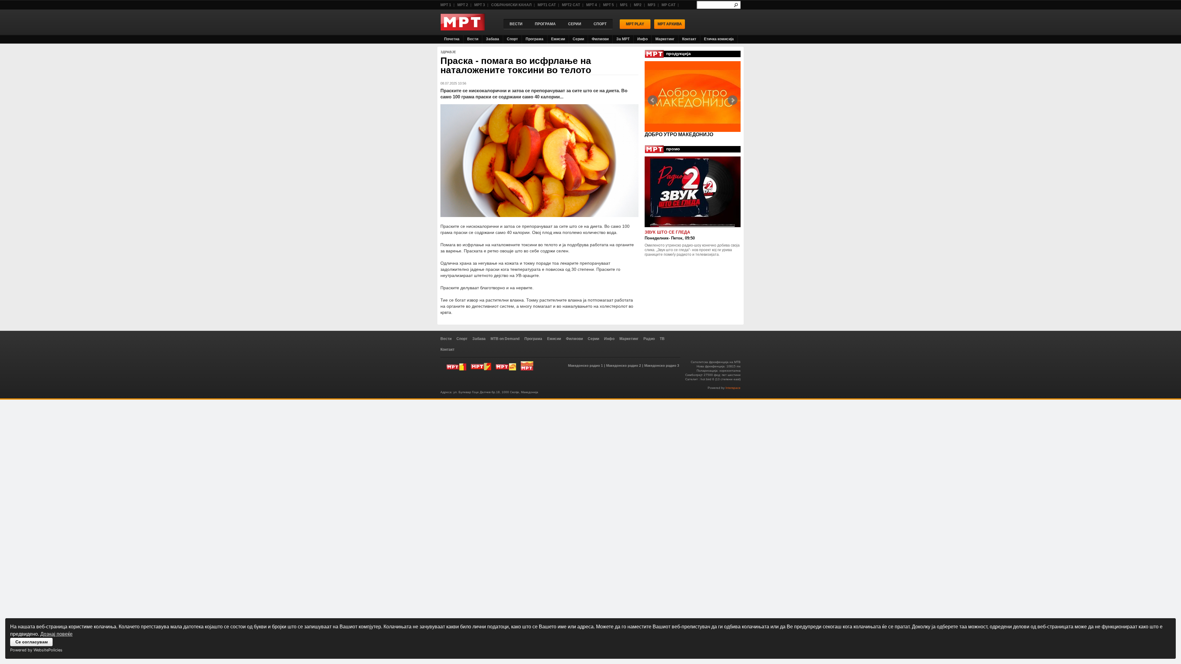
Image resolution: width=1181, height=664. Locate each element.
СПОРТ (600, 24)
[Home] (462, 29)
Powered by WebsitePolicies (36, 650)
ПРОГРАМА (545, 24)
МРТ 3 (479, 5)
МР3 (651, 5)
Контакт (689, 39)
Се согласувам (31, 641)
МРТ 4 (591, 5)
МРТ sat (506, 365)
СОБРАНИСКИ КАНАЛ (511, 5)
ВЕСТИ (516, 24)
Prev (653, 100)
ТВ (662, 339)
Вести (472, 39)
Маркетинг (664, 39)
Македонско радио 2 (623, 365)
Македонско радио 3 (661, 365)
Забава (492, 39)
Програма (534, 39)
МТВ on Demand (505, 339)
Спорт (512, 39)
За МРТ (623, 39)
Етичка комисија (719, 39)
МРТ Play (635, 24)
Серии (578, 39)
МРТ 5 (608, 5)
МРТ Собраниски (527, 365)
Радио (649, 339)
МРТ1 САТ (547, 5)
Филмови (600, 39)
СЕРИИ (574, 24)
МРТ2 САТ (571, 5)
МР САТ (668, 5)
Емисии (558, 39)
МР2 (638, 5)
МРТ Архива (670, 24)
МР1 (624, 5)
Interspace (733, 387)
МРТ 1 (445, 5)
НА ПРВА (656, 134)
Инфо (642, 39)
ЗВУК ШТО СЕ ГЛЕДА (667, 232)
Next (733, 100)
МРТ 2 (462, 5)
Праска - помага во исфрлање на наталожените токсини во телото (515, 65)
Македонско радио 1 (585, 365)
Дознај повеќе (56, 634)
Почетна (451, 39)
